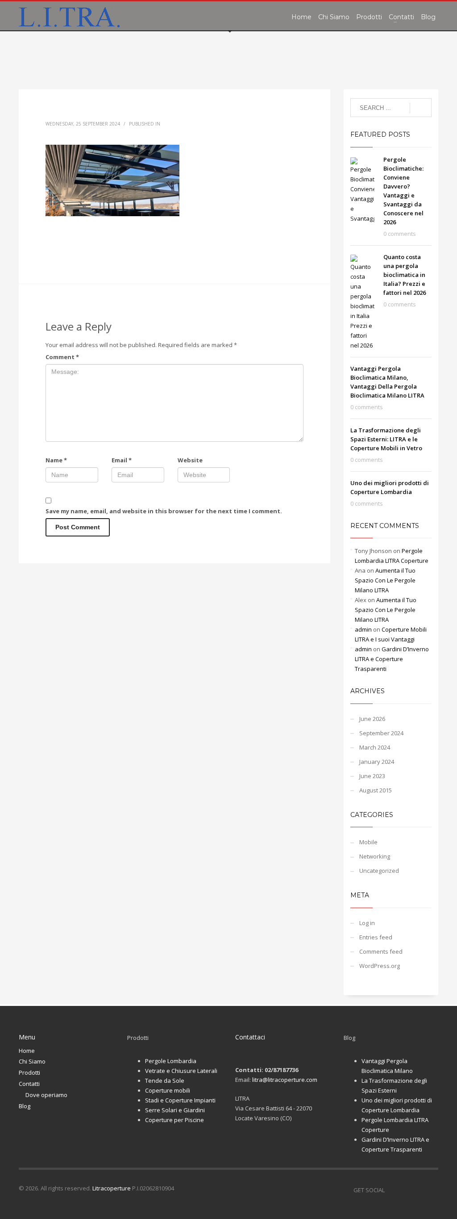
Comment (62, 357)
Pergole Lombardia (170, 1061)
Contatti (29, 1084)
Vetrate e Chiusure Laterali (181, 1071)
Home (27, 1051)
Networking (374, 856)
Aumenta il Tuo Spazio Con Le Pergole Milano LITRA (385, 580)
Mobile (368, 842)
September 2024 (381, 733)
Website (190, 460)
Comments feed (381, 951)
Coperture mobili (167, 1090)
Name (56, 460)
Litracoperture (111, 1188)
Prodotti (29, 1072)
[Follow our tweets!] (404, 1190)
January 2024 (376, 762)
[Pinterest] (418, 1190)
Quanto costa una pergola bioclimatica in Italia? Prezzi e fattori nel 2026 (404, 275)
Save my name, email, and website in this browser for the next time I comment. (164, 511)
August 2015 (375, 790)
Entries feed (375, 937)
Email (122, 460)
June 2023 (372, 776)
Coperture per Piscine (174, 1120)
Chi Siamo (32, 1061)
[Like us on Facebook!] (391, 1190)
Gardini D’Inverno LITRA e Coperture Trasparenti (392, 659)
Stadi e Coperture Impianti (180, 1100)
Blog (24, 1106)
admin (363, 629)
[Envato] (431, 1190)
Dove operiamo (46, 1095)
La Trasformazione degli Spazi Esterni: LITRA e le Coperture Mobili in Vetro (386, 439)
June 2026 (372, 719)
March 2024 (374, 747)
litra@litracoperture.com (284, 1080)
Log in (367, 923)
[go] (421, 108)
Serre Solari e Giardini (175, 1110)
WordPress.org (379, 966)
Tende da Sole (164, 1081)
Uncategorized (379, 871)
